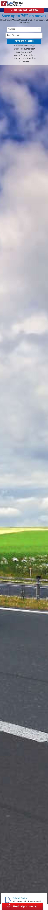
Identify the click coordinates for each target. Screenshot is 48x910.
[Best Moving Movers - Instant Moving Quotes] (12, 3)
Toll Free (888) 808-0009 (25, 10)
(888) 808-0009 (37, 3)
